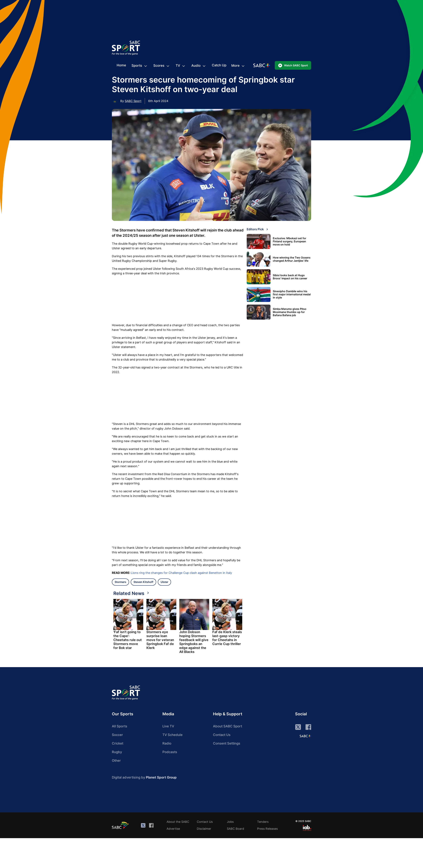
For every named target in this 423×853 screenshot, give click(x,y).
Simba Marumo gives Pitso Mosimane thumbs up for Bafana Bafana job (289, 312)
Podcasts (169, 752)
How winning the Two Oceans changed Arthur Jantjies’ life (291, 259)
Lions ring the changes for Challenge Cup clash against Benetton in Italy (181, 572)
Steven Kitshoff (143, 582)
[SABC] (121, 825)
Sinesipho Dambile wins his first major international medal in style (292, 294)
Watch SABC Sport (296, 65)
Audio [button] (196, 66)
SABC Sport (133, 101)
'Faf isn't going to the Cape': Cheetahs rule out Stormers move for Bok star (127, 640)
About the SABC (178, 821)
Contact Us (222, 735)
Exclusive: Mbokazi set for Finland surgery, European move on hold (289, 241)
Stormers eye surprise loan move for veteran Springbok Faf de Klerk (160, 640)
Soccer (117, 735)
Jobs (230, 821)
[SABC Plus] (305, 736)
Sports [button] (137, 66)
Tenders (263, 821)
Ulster (164, 582)
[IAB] (307, 828)
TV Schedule (172, 735)
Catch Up (219, 65)
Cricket (117, 743)
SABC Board (235, 828)
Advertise (173, 828)
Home (121, 65)
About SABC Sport (227, 726)
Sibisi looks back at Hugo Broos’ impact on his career (290, 277)
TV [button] (178, 66)
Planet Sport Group (161, 777)
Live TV (168, 726)
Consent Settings (226, 743)
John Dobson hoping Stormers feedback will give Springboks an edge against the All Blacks (193, 642)
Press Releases (267, 828)
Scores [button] (158, 66)
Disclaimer (204, 828)
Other (116, 761)
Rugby (117, 752)
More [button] (235, 66)
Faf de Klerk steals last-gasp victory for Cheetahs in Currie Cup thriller (227, 638)
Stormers (120, 582)
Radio (166, 743)
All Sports (119, 726)
